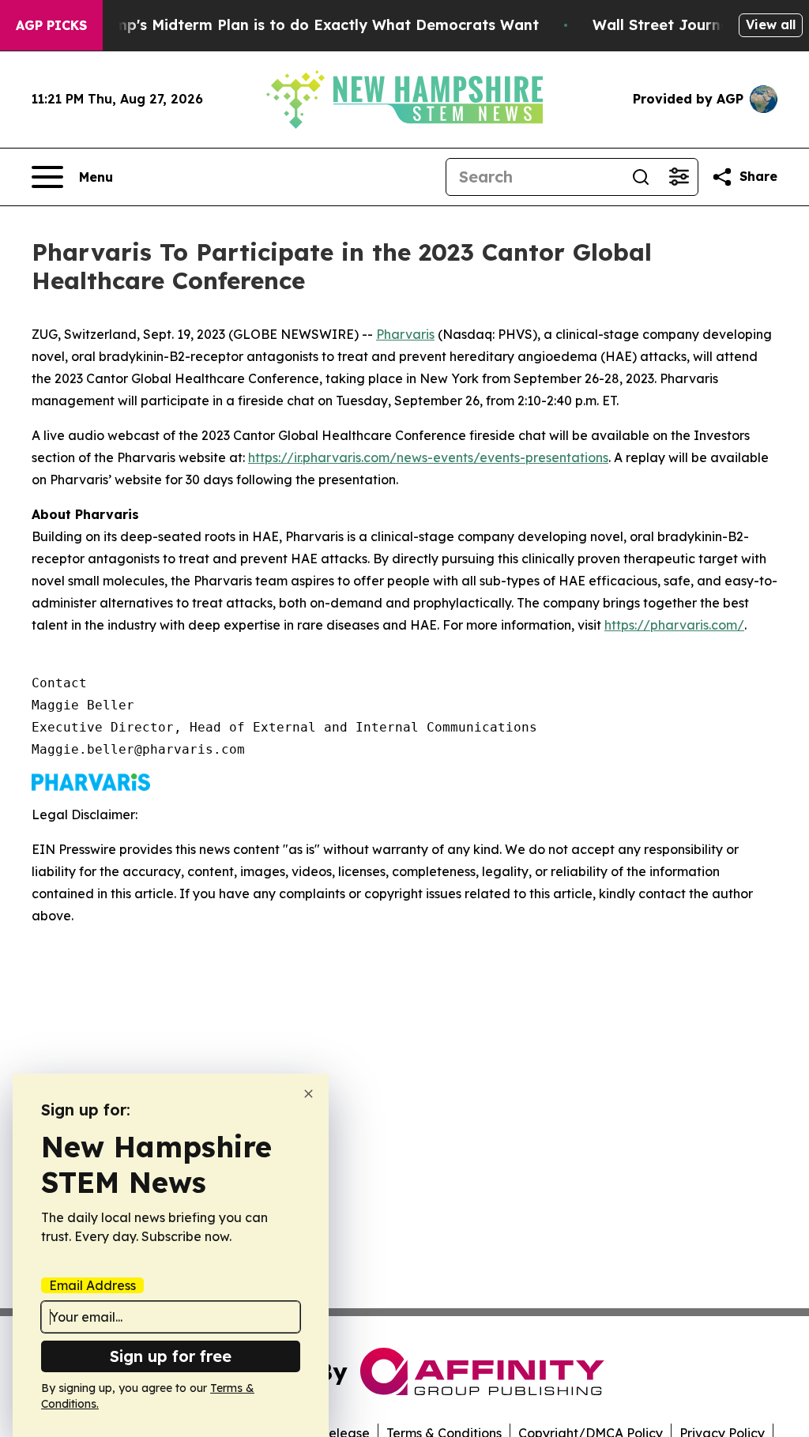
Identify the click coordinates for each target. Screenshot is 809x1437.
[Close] (308, 1093)
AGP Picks (51, 25)
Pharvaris (405, 334)
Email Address (92, 1285)
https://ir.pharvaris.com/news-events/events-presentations (428, 457)
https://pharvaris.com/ (674, 625)
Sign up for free (170, 1356)
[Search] (641, 177)
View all (771, 24)
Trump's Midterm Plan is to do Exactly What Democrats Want (314, 25)
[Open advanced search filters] (679, 177)
